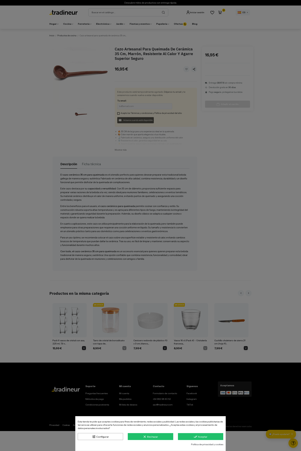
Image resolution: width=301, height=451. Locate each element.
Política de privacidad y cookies (207, 444)
